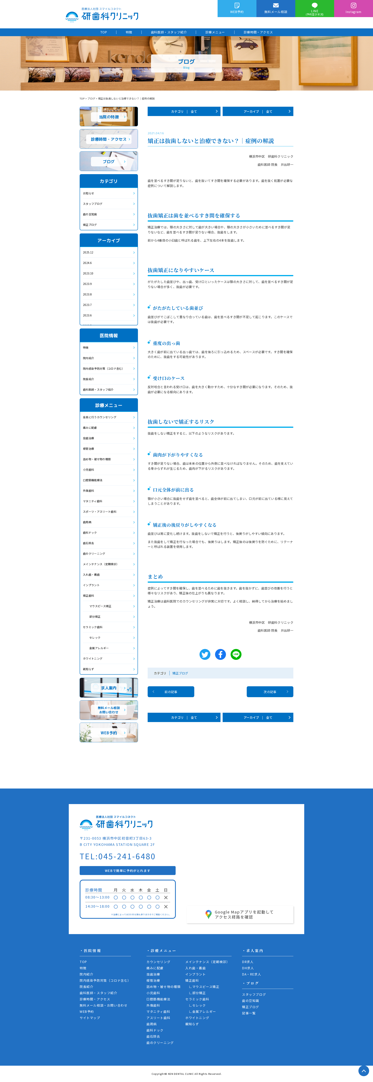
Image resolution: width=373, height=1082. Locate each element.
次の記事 (270, 691)
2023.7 (87, 305)
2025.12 (88, 252)
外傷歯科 (88, 491)
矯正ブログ (180, 673)
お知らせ (88, 193)
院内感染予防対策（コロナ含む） (104, 368)
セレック (94, 637)
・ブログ (250, 983)
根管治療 (88, 449)
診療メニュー (215, 32)
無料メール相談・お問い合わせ (103, 1005)
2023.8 (87, 294)
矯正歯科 (88, 595)
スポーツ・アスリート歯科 (99, 511)
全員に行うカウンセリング (99, 417)
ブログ (91, 98)
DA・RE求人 (251, 974)
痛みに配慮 (90, 428)
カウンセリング (158, 961)
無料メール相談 (275, 11)
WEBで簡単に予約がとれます (127, 870)
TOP (103, 32)
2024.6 (87, 263)
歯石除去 (88, 543)
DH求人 (248, 968)
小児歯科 (88, 470)
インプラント (91, 585)
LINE (315, 12)
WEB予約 (237, 11)
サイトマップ (90, 1017)
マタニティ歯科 (92, 501)
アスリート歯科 (158, 1017)
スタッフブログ (92, 204)
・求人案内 (253, 950)
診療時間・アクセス (258, 32)
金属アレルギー (99, 648)
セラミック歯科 (92, 627)
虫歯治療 (88, 438)
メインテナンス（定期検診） (101, 564)
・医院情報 (90, 950)
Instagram (353, 11)
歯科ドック (90, 532)
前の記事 (171, 691)
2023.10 (88, 273)
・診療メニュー (161, 950)
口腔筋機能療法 (92, 480)
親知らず (88, 669)
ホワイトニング (92, 658)
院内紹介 (88, 358)
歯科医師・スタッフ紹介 (169, 32)
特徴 (129, 32)
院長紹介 (88, 379)
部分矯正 (94, 616)
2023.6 (87, 315)
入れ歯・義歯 (91, 574)
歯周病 (87, 522)
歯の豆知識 (90, 214)
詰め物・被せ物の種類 (97, 459)
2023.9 (87, 284)
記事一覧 (249, 1013)
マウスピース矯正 (100, 606)
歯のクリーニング (94, 553)
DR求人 (248, 961)
